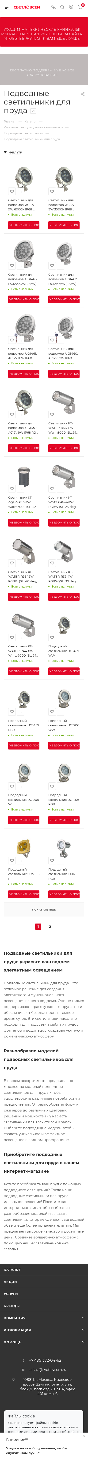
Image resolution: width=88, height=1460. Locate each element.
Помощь (12, 1342)
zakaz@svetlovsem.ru (47, 1369)
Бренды (12, 1306)
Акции (10, 1282)
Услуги (11, 1294)
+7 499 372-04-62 (45, 1360)
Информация (17, 1330)
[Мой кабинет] (71, 7)
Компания (15, 1318)
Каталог (12, 1270)
